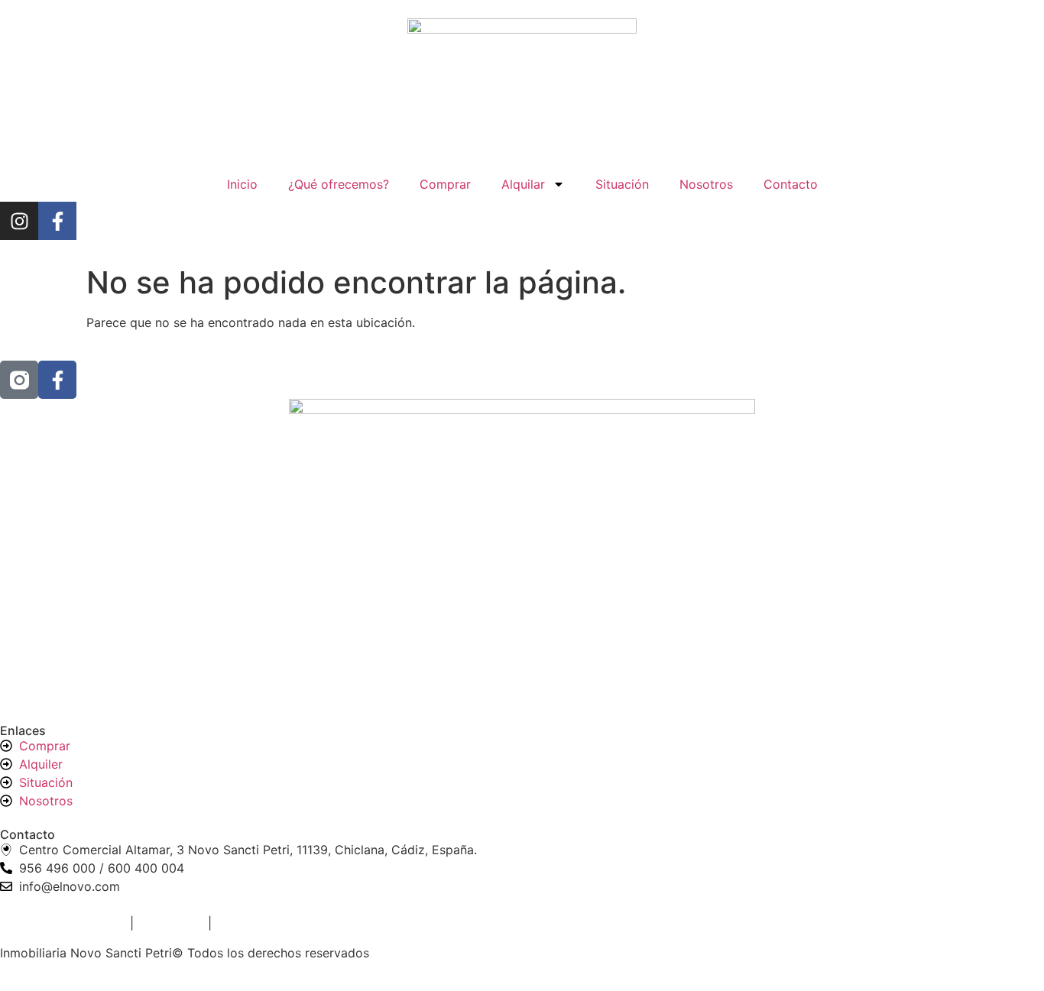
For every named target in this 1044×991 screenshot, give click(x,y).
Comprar (445, 184)
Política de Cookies (272, 923)
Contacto (791, 184)
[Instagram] (19, 221)
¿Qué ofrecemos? (338, 184)
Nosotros (706, 184)
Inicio (242, 184)
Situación (622, 184)
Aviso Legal (169, 923)
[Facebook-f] (57, 221)
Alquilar (523, 184)
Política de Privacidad (63, 923)
